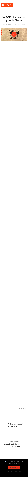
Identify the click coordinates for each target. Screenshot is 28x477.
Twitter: (8, 394)
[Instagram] (10, 474)
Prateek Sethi (21, 24)
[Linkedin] (17, 474)
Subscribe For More (14, 467)
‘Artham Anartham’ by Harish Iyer (15, 423)
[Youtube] (14, 474)
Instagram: (8, 389)
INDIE (14, 24)
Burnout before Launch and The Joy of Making (12, 442)
